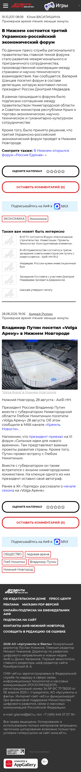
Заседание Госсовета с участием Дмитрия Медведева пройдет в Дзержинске (47, 278)
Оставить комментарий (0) (40, 187)
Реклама (11, 604)
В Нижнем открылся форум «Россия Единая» (35, 153)
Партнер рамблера (39, 751)
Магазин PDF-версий (40, 604)
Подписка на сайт (20, 620)
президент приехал (46, 437)
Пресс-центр (60, 599)
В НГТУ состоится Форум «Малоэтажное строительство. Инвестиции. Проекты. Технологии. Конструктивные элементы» (46, 240)
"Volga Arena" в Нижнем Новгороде (29, 392)
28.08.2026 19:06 (14, 314)
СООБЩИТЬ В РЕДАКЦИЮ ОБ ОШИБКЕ (34, 631)
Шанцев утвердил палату (36, 289)
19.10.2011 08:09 (12, 17)
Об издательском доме (24, 599)
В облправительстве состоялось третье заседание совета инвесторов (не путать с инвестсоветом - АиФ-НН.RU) (47, 253)
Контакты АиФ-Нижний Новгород (33, 626)
